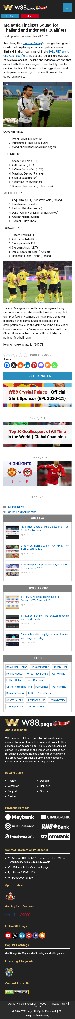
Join (29, 16)
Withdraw (13, 786)
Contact (38, 1006)
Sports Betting (14, 700)
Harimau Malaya (32, 43)
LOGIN (9, 16)
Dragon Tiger (60, 667)
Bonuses (45, 786)
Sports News (16, 507)
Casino (12, 796)
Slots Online (44, 693)
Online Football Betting (22, 512)
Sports (44, 791)
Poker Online (59, 686)
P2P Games (41, 686)
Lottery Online (14, 680)
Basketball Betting (16, 667)
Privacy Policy (59, 1003)
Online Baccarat (35, 680)
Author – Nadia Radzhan (22, 1003)
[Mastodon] (41, 365)
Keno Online (58, 673)
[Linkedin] (27, 365)
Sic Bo (30, 693)
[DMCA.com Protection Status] (17, 993)
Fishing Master (14, 673)
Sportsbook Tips (36, 700)
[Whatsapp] (54, 365)
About (43, 1003)
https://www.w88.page (36, 867)
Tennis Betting (57, 700)
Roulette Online (15, 693)
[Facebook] (7, 365)
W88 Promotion (36, 706)
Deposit (44, 780)
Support (12, 791)
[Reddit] (20, 365)
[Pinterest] (34, 365)
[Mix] (48, 365)
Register (12, 780)
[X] (14, 365)
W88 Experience (15, 706)
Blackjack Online (40, 667)
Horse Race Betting (37, 673)
